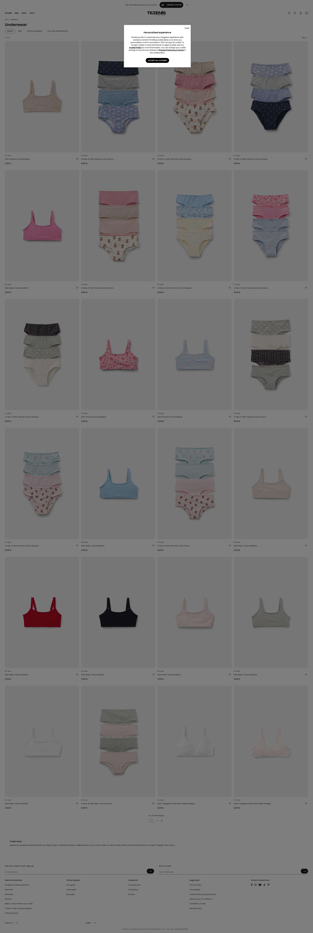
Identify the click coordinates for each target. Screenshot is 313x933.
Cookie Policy (135, 47)
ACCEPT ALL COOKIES (157, 60)
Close (187, 28)
